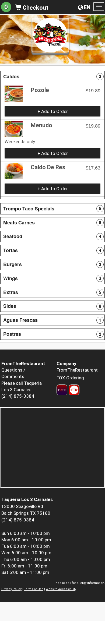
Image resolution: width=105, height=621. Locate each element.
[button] (52, 76)
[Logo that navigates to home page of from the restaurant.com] (62, 389)
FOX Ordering (70, 377)
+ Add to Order (52, 111)
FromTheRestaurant (77, 370)
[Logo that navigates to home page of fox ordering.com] (73, 389)
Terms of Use (33, 589)
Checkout (34, 7)
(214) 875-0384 (17, 396)
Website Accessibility (61, 589)
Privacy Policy (11, 589)
